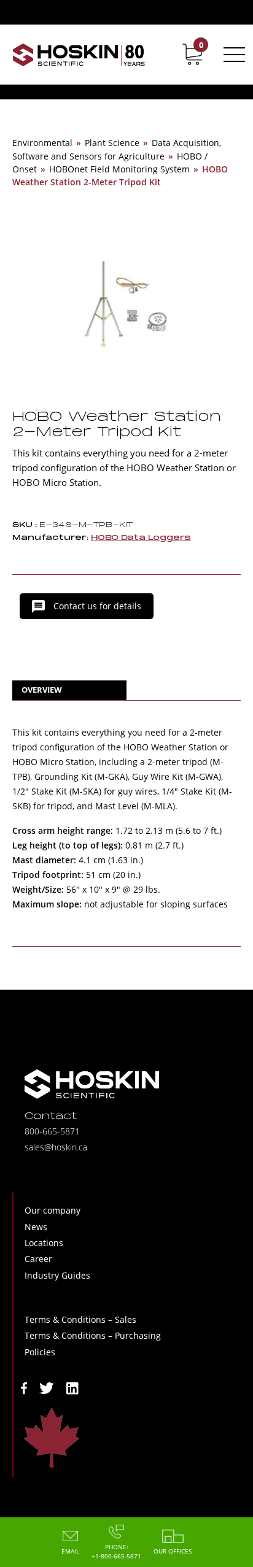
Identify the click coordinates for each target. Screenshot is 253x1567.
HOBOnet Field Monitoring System (119, 169)
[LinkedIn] (72, 1387)
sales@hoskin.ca (56, 1147)
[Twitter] (46, 1387)
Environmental (42, 142)
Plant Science (112, 142)
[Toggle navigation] (232, 54)
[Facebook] (24, 1387)
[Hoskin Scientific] (78, 54)
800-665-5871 (52, 1131)
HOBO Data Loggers (141, 538)
